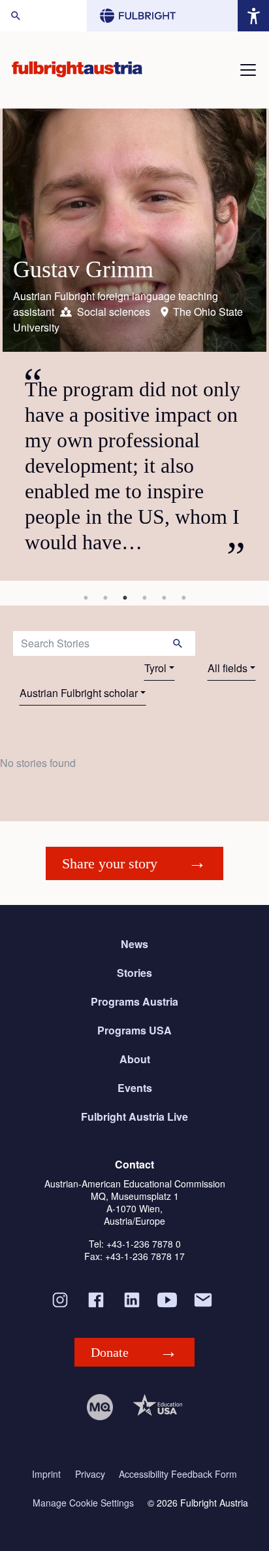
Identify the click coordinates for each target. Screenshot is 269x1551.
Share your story (109, 863)
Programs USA (134, 1030)
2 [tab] (105, 597)
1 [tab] (85, 597)
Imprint (46, 1474)
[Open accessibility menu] (253, 15)
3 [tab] (124, 597)
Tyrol (155, 667)
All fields (227, 667)
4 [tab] (144, 597)
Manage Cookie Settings (83, 1503)
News (134, 943)
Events (135, 1087)
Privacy (90, 1474)
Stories (134, 972)
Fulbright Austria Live (134, 1116)
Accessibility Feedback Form (178, 1474)
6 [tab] (183, 597)
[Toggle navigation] (248, 70)
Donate (110, 1352)
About (134, 1058)
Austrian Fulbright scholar (79, 692)
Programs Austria (134, 1001)
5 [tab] (163, 597)
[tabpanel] (134, 345)
